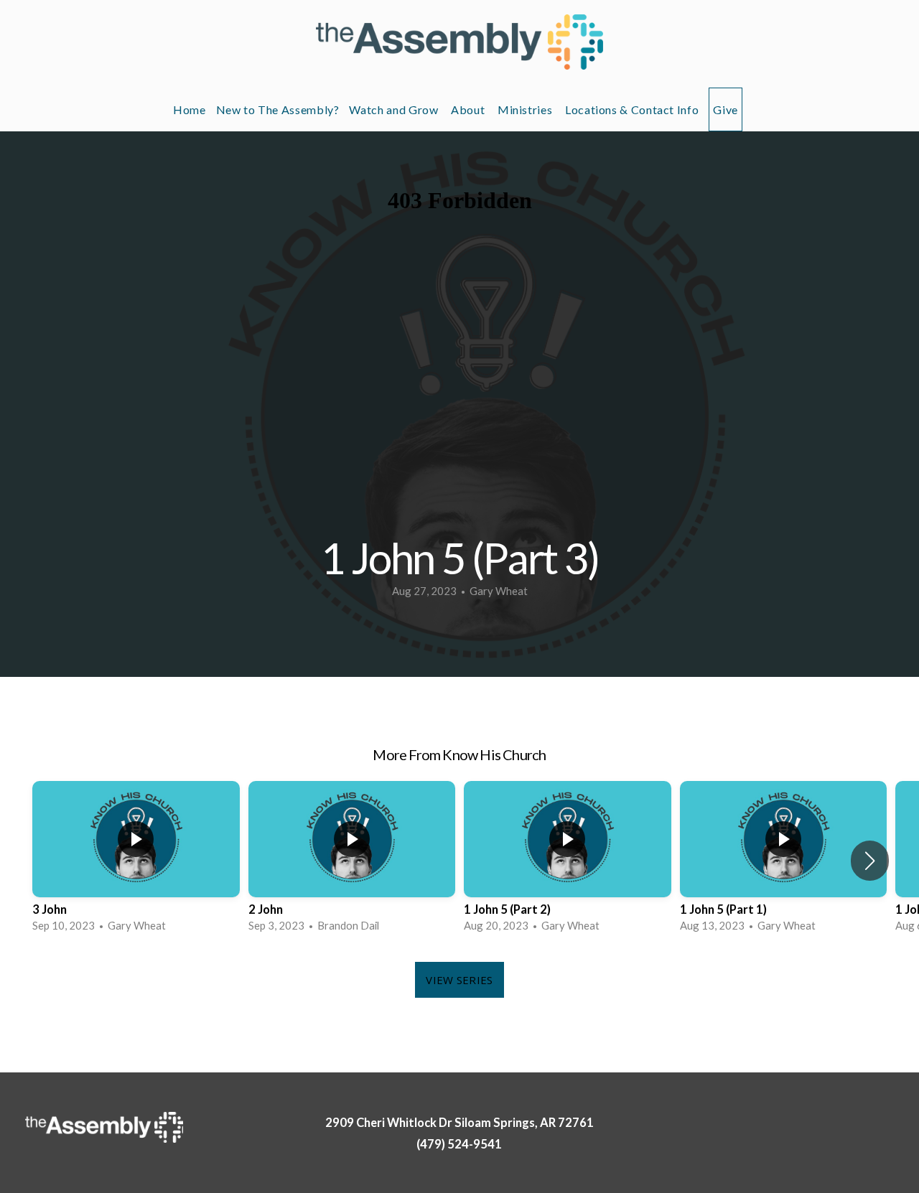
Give (725, 109)
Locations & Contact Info (632, 109)
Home (189, 109)
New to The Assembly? (278, 109)
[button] (870, 860)
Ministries (526, 109)
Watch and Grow (395, 109)
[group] (136, 860)
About (469, 109)
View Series (459, 980)
